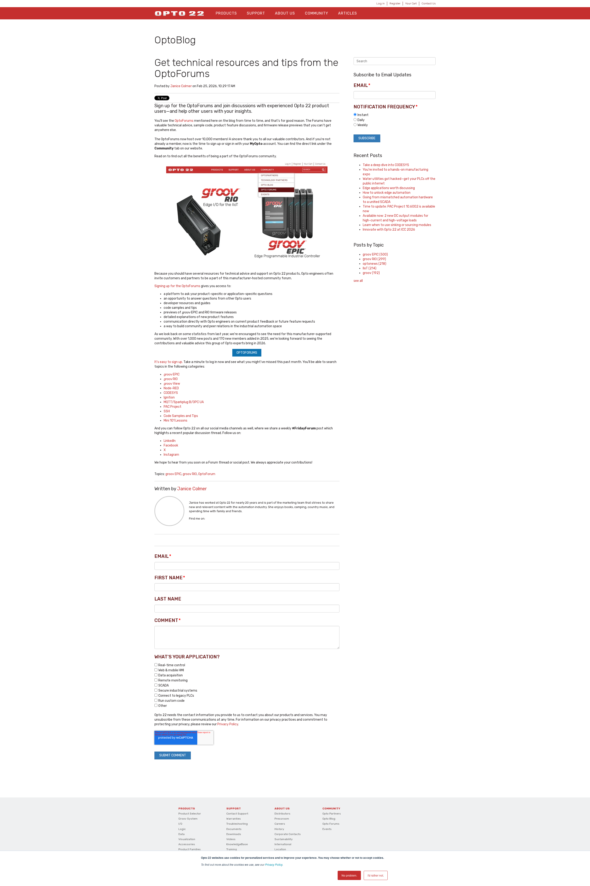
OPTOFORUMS (246, 353)
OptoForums (184, 121)
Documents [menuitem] (234, 829)
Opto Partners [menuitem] (331, 813)
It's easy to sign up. (168, 362)
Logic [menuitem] (182, 829)
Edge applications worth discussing (389, 188)
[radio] (395, 114)
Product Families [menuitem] (189, 849)
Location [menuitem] (280, 849)
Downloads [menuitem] (233, 834)
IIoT (369, 268)
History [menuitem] (279, 829)
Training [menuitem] (231, 849)
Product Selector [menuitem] (189, 813)
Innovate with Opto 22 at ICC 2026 (389, 230)
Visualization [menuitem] (186, 839)
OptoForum (206, 474)
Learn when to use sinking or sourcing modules (397, 225)
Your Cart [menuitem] (411, 3)
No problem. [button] (349, 875)
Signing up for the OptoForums (177, 286)
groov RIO (190, 474)
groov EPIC (173, 474)
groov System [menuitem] (188, 818)
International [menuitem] (282, 844)
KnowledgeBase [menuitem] (237, 844)
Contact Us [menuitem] (429, 3)
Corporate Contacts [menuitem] (287, 834)
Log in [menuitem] (380, 3)
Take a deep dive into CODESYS (386, 165)
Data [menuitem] (181, 834)
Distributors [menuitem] (282, 813)
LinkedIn (208, 518)
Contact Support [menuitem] (237, 813)
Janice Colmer (181, 86)
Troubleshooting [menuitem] (237, 823)
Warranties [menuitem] (233, 818)
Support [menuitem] (256, 13)
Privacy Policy (273, 864)
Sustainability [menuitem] (283, 839)
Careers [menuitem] (279, 823)
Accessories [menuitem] (186, 844)
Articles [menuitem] (347, 13)
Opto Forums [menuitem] (330, 823)
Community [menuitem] (316, 13)
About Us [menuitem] (285, 13)
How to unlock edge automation (386, 193)
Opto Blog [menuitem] (328, 818)
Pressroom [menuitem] (281, 818)
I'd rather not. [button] (376, 875)
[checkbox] (246, 685)
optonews (374, 264)
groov (371, 273)
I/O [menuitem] (180, 823)
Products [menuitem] (226, 13)
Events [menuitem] (327, 829)
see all (358, 281)
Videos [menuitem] (231, 839)
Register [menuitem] (394, 3)
